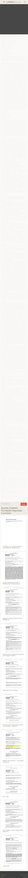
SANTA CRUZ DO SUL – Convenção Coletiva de (13, 761)
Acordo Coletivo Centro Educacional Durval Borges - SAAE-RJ (13, 725)
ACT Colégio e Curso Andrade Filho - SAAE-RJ (13, 830)
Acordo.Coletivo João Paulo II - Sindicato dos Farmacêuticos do (11, 583)
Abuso (25, 877)
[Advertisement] (14, 19)
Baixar (24, 504)
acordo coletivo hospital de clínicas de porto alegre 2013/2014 (13, 654)
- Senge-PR (6, 866)
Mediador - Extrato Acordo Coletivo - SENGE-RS (13, 619)
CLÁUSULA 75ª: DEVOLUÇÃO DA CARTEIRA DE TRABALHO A (12, 547)
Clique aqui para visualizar (10, 690)
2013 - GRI (6, 796)
